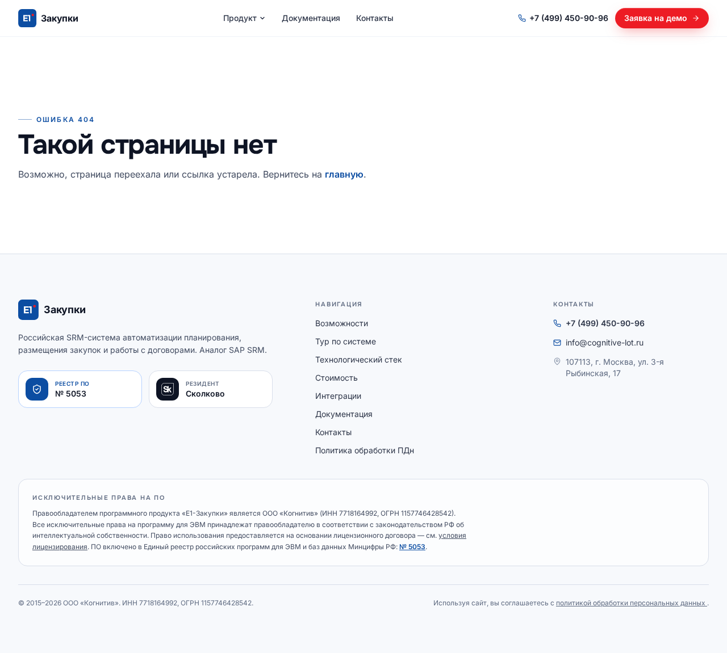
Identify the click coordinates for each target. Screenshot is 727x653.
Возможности (341, 323)
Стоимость (336, 377)
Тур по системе (345, 341)
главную (344, 174)
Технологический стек (358, 359)
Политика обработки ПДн (364, 450)
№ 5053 (412, 546)
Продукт (240, 18)
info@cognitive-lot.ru (605, 342)
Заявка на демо (655, 18)
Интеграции (338, 396)
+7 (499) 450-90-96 (568, 18)
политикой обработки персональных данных (631, 603)
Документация (311, 18)
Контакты (375, 18)
